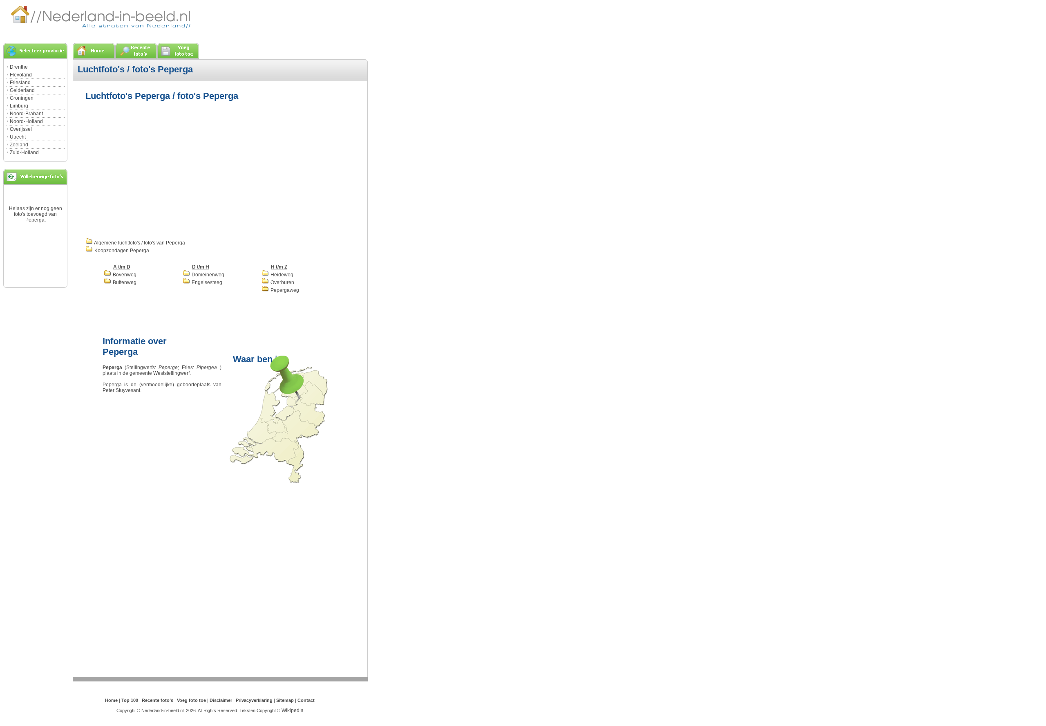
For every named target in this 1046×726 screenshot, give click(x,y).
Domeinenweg (207, 275)
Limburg (19, 106)
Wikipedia (293, 710)
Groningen (22, 98)
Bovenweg (124, 275)
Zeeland (19, 145)
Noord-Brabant (26, 114)
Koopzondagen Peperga (121, 250)
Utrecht (18, 137)
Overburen (281, 282)
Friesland (20, 82)
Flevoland (21, 75)
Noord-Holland (26, 121)
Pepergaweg (284, 290)
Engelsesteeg (206, 282)
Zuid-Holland (24, 152)
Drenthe (19, 67)
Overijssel (21, 129)
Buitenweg (124, 282)
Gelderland (22, 90)
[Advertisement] (154, 168)
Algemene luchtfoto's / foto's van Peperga (139, 243)
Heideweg (281, 275)
